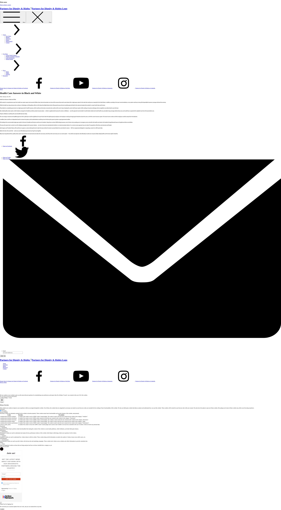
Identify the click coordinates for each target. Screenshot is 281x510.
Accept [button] (10, 397)
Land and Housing (10, 58)
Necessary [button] (2, 409)
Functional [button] (2, 426)
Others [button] (1, 442)
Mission (8, 37)
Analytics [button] (2, 434)
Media (7, 71)
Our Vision (8, 36)
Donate (1, 88)
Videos (7, 73)
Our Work (5, 54)
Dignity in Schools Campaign (13, 56)
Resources (5, 75)
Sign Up (6, 88)
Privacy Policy (3, 382)
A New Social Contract (11, 55)
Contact (7, 42)
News (4, 70)
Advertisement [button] (3, 438)
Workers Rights (9, 59)
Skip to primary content (5, 5)
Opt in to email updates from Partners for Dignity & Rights (11, 484)
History (7, 40)
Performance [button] (3, 430)
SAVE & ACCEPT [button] (4, 446)
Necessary (4, 410)
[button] (1, 449)
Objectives (8, 38)
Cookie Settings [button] (4, 397)
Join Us (3, 356)
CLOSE (2, 509)
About (4, 34)
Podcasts (8, 74)
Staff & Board (9, 41)
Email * (4, 473)
